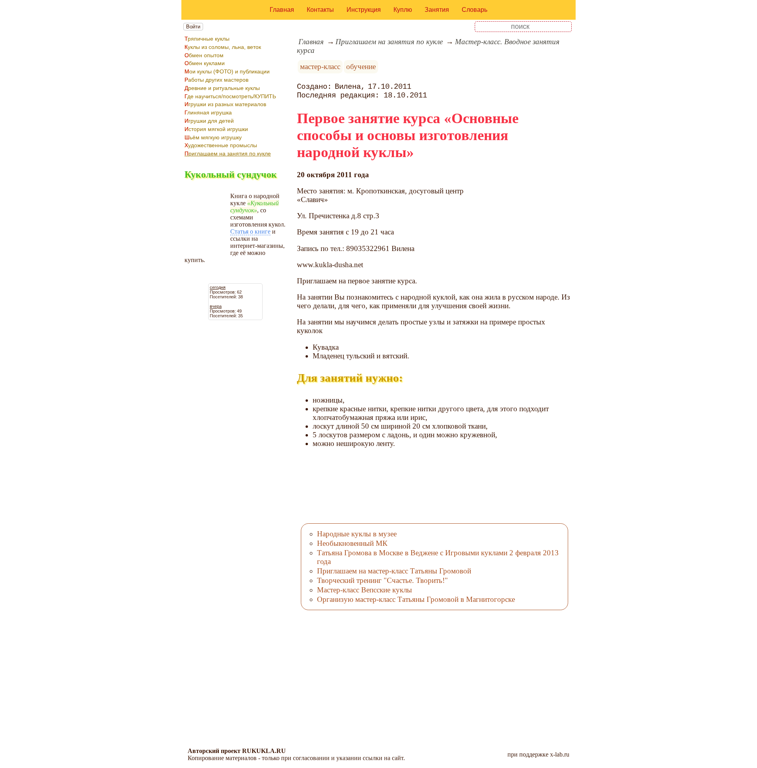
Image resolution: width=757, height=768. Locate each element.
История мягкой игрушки (216, 129)
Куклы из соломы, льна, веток (223, 47)
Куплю (402, 9)
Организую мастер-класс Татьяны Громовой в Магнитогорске (416, 599)
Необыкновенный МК (352, 543)
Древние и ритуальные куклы (222, 88)
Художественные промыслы (221, 145)
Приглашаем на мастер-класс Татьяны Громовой (394, 571)
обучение (361, 66)
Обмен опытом (204, 55)
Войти (193, 27)
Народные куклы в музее (357, 534)
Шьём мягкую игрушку (213, 137)
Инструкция (364, 9)
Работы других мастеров (216, 80)
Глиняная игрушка (208, 112)
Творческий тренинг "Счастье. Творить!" (382, 580)
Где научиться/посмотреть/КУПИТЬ (230, 96)
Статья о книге (250, 231)
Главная (282, 9)
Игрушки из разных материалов (225, 104)
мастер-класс (320, 66)
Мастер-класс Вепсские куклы (364, 590)
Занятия (437, 9)
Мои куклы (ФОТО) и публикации (227, 71)
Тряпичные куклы (207, 39)
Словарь (474, 9)
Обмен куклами (205, 63)
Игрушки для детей (209, 121)
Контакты (320, 9)
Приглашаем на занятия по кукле (228, 153)
